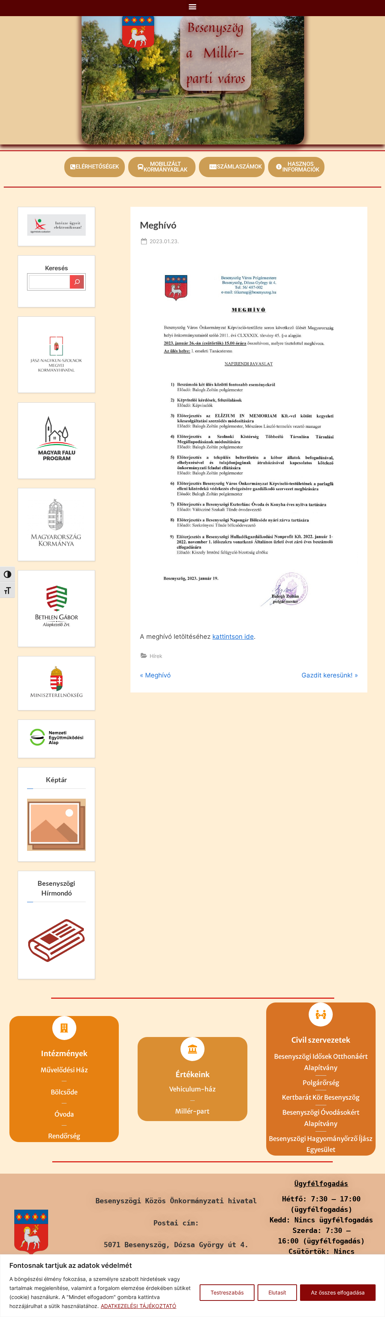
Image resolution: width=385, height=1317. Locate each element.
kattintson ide (233, 636)
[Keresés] (77, 282)
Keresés (56, 268)
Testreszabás (227, 1292)
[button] (192, 6)
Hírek (156, 656)
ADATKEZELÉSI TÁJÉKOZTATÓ (138, 1306)
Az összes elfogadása (338, 1292)
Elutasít (277, 1292)
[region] (192, 1285)
